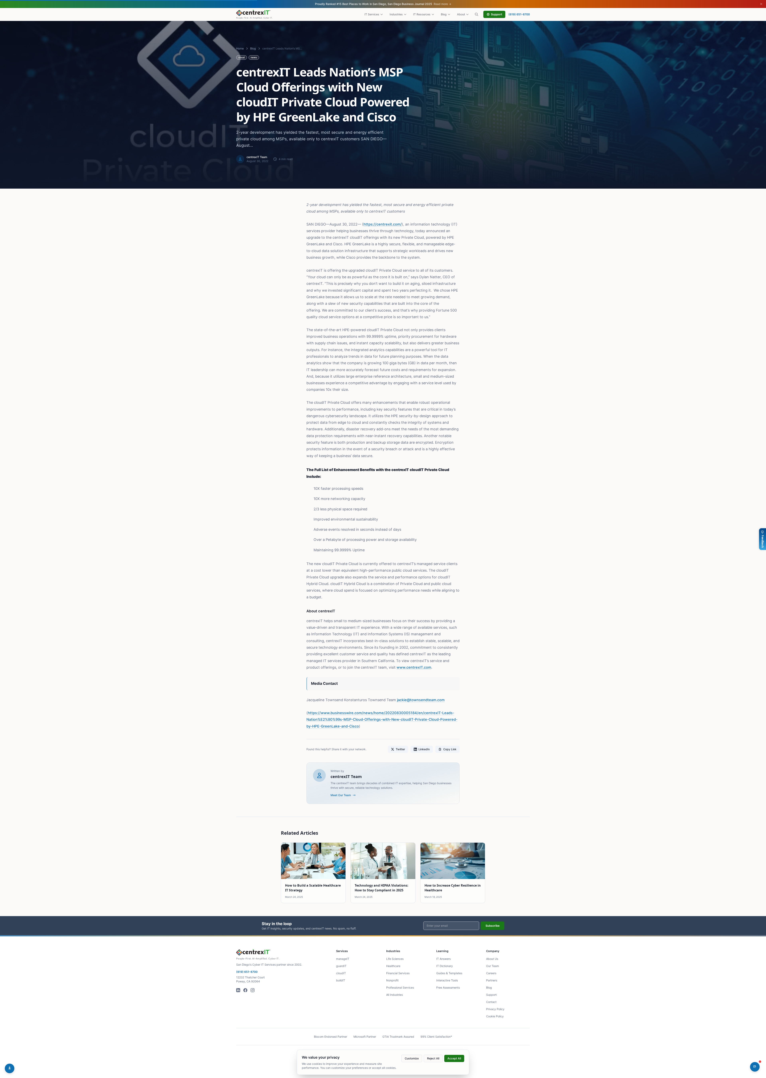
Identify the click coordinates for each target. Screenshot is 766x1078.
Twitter (400, 749)
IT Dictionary (444, 966)
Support (496, 14)
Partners (491, 980)
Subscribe (492, 925)
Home (240, 48)
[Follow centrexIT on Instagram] (253, 990)
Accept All (454, 1058)
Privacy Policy (495, 1009)
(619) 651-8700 (519, 14)
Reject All (433, 1058)
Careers (491, 973)
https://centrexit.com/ (382, 224)
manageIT (342, 958)
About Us (492, 958)
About (461, 14)
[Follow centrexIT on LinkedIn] (238, 990)
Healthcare (393, 966)
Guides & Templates (449, 973)
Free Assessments (448, 987)
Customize (412, 1058)
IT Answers (443, 958)
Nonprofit (392, 980)
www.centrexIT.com (414, 667)
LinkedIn (424, 749)
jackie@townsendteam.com (421, 700)
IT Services (371, 14)
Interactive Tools (447, 980)
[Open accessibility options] (9, 1068)
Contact (491, 1002)
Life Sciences (395, 958)
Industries (396, 14)
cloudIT (341, 973)
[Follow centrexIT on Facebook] (245, 990)
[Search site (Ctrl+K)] (476, 14)
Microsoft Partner (364, 1036)
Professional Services (400, 987)
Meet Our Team (341, 795)
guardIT (341, 966)
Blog (444, 14)
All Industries (394, 994)
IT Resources (421, 14)
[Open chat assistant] (754, 1066)
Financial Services (398, 973)
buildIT (340, 980)
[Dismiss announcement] (761, 4)
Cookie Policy (495, 1016)
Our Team (492, 966)
